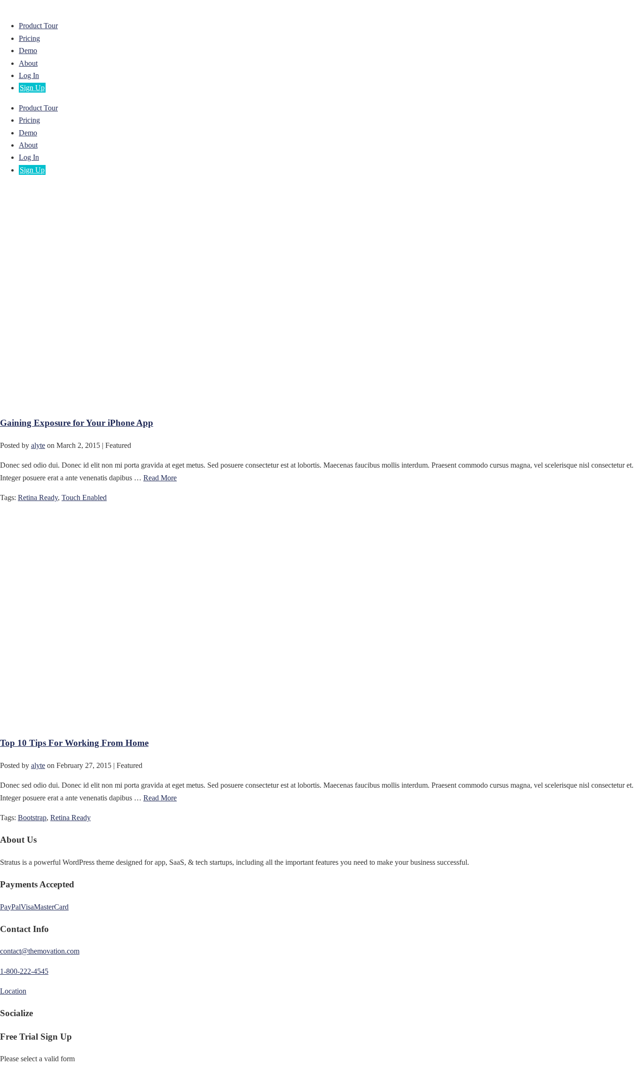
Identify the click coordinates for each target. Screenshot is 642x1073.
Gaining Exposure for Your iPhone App (76, 423)
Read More (160, 478)
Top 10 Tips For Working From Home (74, 743)
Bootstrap (32, 818)
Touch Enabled (84, 497)
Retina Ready (38, 497)
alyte (38, 445)
